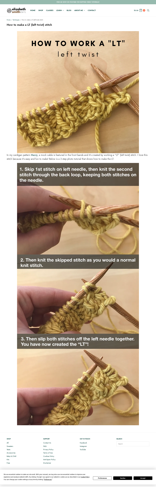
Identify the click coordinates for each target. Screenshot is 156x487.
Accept (143, 478)
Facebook (83, 443)
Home (32, 10)
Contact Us (47, 443)
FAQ (44, 446)
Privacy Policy (48, 449)
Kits (8, 459)
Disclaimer (47, 463)
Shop (40, 10)
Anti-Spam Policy (49, 459)
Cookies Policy (48, 456)
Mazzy (34, 155)
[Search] (146, 443)
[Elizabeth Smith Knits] (16, 10)
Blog (69, 10)
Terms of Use (48, 453)
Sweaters (10, 446)
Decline (122, 478)
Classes (49, 10)
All (8, 443)
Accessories (11, 453)
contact (92, 10)
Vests (8, 449)
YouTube (83, 449)
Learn (59, 10)
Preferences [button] (48, 479)
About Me (78, 10)
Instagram (83, 446)
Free (8, 463)
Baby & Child (11, 456)
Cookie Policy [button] (85, 477)
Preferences (102, 478)
